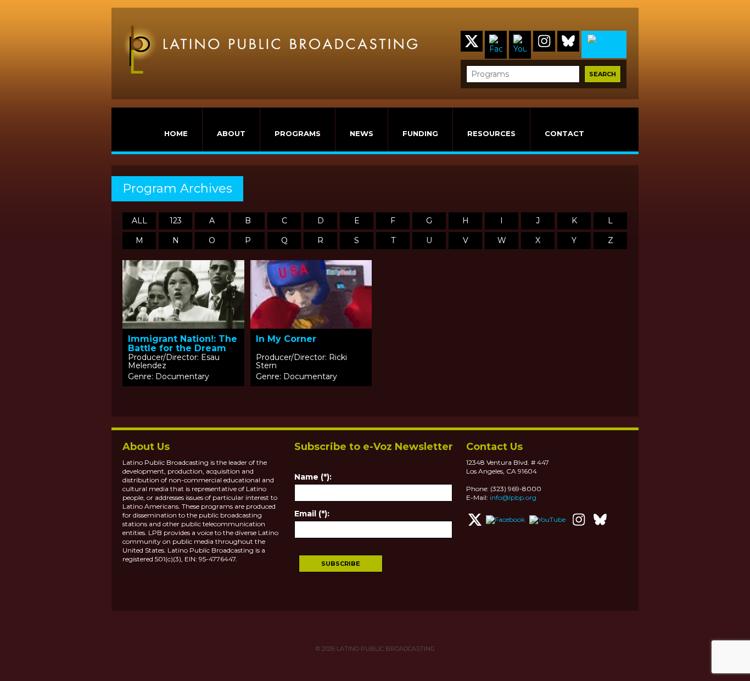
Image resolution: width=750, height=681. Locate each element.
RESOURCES (491, 133)
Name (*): (313, 477)
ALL (139, 221)
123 (176, 221)
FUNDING (420, 133)
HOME (176, 133)
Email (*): (311, 514)
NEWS (361, 133)
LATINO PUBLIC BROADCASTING (385, 648)
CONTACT (564, 133)
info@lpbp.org (513, 497)
